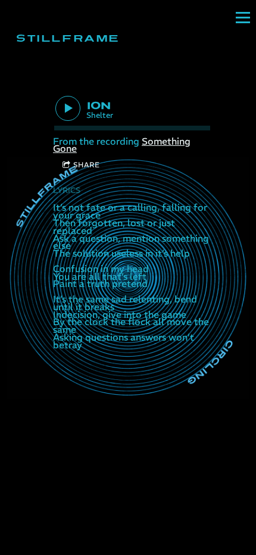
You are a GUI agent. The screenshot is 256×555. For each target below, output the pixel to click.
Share (86, 164)
